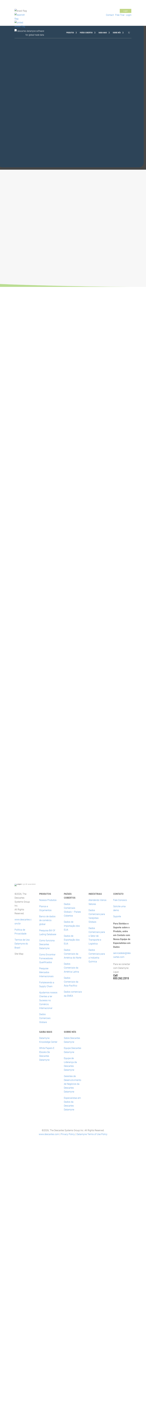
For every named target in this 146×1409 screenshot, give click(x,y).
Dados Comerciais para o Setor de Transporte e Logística (97, 936)
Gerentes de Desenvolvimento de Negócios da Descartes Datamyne (72, 1084)
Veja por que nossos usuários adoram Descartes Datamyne (29, 341)
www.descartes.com (49, 1134)
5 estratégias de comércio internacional (31, 780)
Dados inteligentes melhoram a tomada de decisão (34, 756)
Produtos (70, 33)
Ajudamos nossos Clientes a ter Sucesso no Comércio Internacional (48, 1000)
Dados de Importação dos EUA (72, 926)
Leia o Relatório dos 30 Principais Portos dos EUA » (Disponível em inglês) (114, 860)
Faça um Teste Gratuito (78, 682)
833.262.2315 (121, 978)
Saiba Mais (103, 33)
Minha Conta (111, 11)
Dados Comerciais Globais (44, 1018)
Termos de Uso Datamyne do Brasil (22, 943)
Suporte (117, 916)
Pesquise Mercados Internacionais (46, 972)
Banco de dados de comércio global (47, 920)
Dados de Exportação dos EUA (72, 940)
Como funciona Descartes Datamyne (47, 944)
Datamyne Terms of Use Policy (92, 1134)
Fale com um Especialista (73, 512)
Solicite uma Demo (28, 323)
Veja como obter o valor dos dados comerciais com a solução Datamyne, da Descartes (36, 730)
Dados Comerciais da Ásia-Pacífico (71, 982)
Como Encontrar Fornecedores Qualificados (47, 958)
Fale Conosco (98, 11)
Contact (110, 15)
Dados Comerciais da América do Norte (72, 954)
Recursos (48, 738)
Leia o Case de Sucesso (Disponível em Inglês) (38, 566)
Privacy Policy (68, 1134)
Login (125, 11)
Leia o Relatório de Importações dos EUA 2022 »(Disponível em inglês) (114, 812)
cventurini (22, 738)
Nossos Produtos (47, 900)
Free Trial (119, 15)
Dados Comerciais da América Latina (71, 967)
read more (20, 743)
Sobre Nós (117, 33)
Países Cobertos (86, 33)
